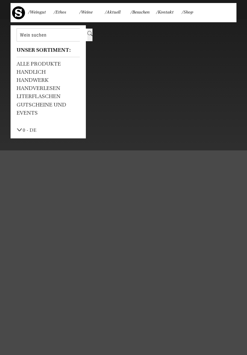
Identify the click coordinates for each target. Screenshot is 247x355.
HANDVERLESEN (38, 88)
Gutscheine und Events (41, 109)
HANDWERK (32, 80)
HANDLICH (31, 72)
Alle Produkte (39, 64)
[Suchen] (89, 35)
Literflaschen (39, 97)
